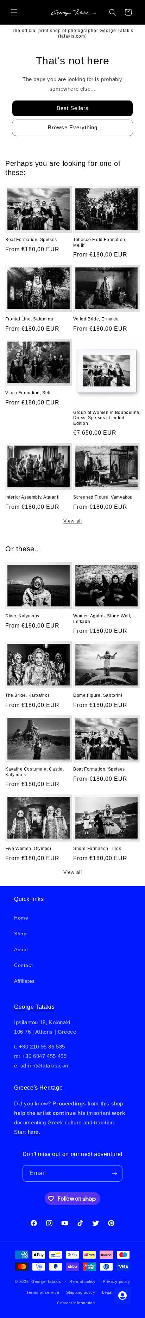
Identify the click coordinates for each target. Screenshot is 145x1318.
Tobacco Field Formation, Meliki (99, 242)
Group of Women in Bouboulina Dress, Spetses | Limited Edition (106, 418)
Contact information (76, 1303)
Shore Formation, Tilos (97, 848)
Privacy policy (116, 1281)
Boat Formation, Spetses (31, 239)
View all (72, 521)
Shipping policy (80, 1292)
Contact (23, 965)
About (21, 949)
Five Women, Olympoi (28, 848)
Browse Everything (72, 127)
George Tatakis (34, 1007)
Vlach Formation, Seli (28, 392)
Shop (20, 933)
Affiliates (24, 981)
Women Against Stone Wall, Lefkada (102, 618)
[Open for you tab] (122, 1295)
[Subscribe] (114, 1173)
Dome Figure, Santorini (97, 695)
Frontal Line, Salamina (29, 319)
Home (21, 918)
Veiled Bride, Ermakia (96, 319)
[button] (14, 12)
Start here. (27, 1132)
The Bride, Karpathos (27, 695)
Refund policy (82, 1281)
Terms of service (42, 1292)
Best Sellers (73, 108)
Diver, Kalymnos (22, 615)
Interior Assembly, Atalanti (32, 497)
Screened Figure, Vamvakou (103, 497)
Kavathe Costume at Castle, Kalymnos (34, 772)
